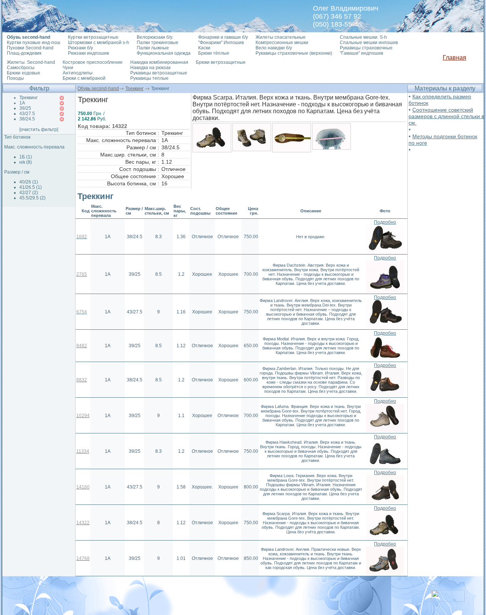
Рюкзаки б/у (80, 48)
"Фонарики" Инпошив (221, 42)
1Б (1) (25, 157)
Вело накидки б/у (274, 48)
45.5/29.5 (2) (32, 198)
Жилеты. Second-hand (31, 62)
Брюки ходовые (23, 73)
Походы (15, 78)
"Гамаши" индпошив (361, 53)
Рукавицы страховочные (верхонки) (294, 53)
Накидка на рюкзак (150, 67)
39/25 (25, 108)
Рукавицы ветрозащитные (158, 73)
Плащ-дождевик (24, 53)
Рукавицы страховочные (366, 48)
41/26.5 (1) (30, 187)
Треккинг (134, 88)
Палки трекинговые (157, 42)
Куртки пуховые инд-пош (33, 42)
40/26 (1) (28, 182)
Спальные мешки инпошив (369, 42)
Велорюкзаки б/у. (155, 37)
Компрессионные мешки (282, 42)
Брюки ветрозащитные (221, 62)
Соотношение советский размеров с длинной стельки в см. (446, 116)
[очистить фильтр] (38, 129)
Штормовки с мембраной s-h (98, 42)
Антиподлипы (78, 73)
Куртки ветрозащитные (93, 37)
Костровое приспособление (93, 62)
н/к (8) (25, 162)
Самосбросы (21, 67)
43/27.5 (27, 113)
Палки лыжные (153, 48)
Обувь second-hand (98, 88)
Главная (454, 57)
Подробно (385, 222)
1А (22, 103)
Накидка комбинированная (159, 62)
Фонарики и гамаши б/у (223, 37)
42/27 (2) (28, 192)
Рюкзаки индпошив (88, 53)
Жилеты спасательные (281, 37)
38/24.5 (27, 119)
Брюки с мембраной (84, 78)
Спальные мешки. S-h (363, 37)
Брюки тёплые (213, 53)
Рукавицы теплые (149, 78)
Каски (204, 48)
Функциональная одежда (164, 53)
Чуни (68, 67)
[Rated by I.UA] (448, 599)
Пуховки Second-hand (30, 48)
